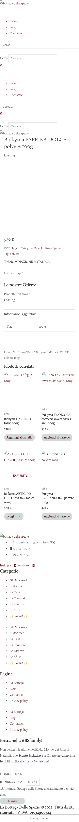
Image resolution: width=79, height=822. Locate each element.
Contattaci (16, 695)
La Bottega (17, 683)
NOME (5, 774)
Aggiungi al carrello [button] (19, 437)
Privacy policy (19, 701)
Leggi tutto (13, 516)
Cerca (4, 58)
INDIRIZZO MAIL (13, 782)
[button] (39, 12)
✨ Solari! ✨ (19, 616)
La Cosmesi (17, 598)
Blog (13, 689)
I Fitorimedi (17, 586)
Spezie (57, 248)
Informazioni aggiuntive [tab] (20, 314)
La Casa (15, 592)
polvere (14, 254)
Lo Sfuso (46, 248)
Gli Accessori (18, 580)
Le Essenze (17, 604)
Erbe (37, 248)
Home (8, 352)
